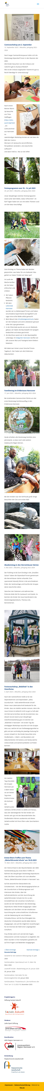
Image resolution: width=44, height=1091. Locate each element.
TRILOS (22, 1088)
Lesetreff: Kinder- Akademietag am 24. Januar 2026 (21, 969)
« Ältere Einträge (10, 950)
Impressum (9, 1085)
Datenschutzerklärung (22, 1085)
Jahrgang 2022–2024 (28, 191)
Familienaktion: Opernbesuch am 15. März (19, 962)
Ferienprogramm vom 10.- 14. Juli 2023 (19, 188)
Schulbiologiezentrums (26, 319)
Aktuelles (23, 47)
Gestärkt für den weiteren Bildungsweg (17, 956)
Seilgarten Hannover (23, 338)
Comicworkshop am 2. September (18, 45)
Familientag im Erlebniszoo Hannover (19, 390)
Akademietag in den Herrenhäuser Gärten (21, 565)
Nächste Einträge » (33, 950)
